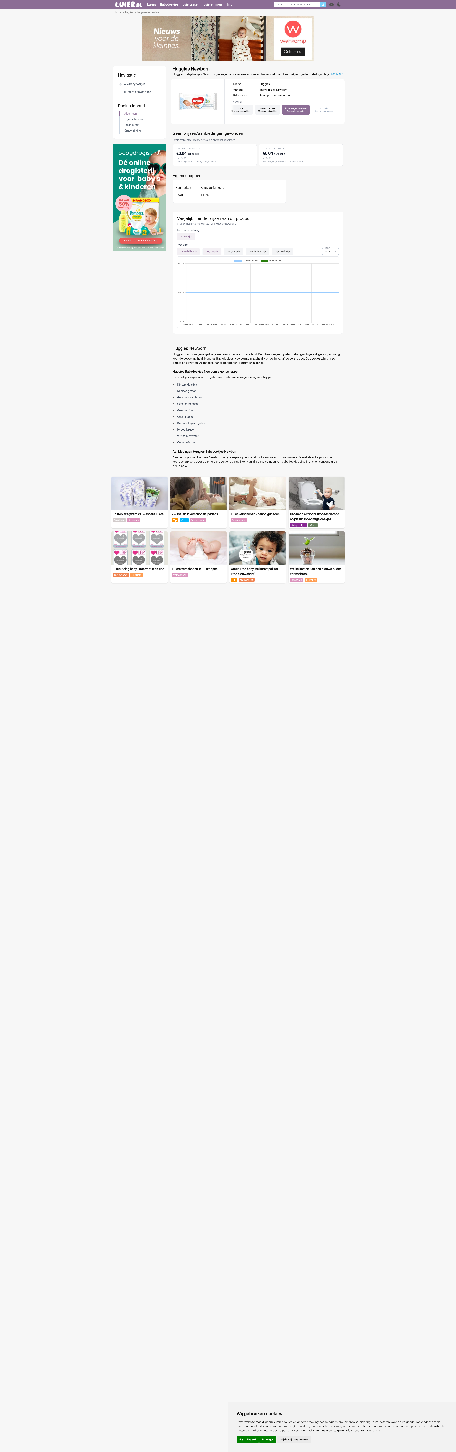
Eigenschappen (134, 119)
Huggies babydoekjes (137, 92)
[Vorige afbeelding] (195, 120)
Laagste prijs (211, 251)
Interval (328, 248)
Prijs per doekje (282, 251)
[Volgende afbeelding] (201, 120)
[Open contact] (331, 4)
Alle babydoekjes (134, 84)
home (118, 12)
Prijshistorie (131, 125)
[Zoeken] (323, 4)
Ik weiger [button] (267, 1439)
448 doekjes (186, 236)
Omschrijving (132, 130)
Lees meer (336, 74)
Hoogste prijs (233, 251)
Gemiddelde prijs (188, 251)
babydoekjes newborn (148, 12)
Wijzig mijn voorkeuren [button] (294, 1439)
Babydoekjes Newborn (273, 89)
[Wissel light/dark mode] (339, 4)
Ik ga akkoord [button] (247, 1439)
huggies (129, 12)
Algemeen (130, 113)
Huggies (264, 84)
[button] (335, 4)
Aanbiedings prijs (257, 251)
